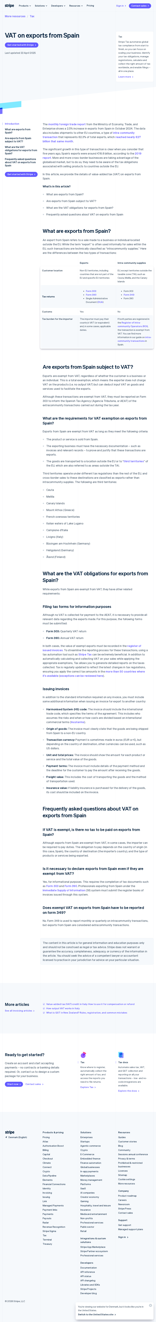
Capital (46, 1154)
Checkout (48, 1158)
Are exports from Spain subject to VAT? (18, 140)
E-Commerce (87, 1154)
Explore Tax (86, 1087)
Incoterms (77, 722)
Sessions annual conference (133, 1154)
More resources (15, 16)
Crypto (46, 1171)
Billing (46, 1150)
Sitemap (122, 1174)
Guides (122, 1137)
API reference (87, 1271)
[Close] (150, 1306)
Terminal (47, 1239)
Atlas (45, 1141)
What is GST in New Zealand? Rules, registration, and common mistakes (86, 1012)
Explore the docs (127, 1090)
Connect (47, 1167)
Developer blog (88, 1293)
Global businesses (90, 1167)
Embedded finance (90, 1158)
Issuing (46, 1196)
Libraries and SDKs (90, 1284)
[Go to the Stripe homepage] (8, 1132)
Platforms (85, 1184)
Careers (122, 1199)
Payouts (47, 1218)
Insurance (85, 1209)
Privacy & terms (126, 1158)
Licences (123, 1170)
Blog (120, 1145)
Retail (83, 1231)
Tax (32, 16)
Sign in (120, 5)
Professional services (91, 1222)
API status (85, 1276)
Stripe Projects (88, 1288)
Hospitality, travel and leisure (95, 1205)
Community (124, 1150)
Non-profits (86, 1218)
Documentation (88, 1267)
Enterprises (86, 1137)
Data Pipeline (50, 1175)
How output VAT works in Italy (63, 1008)
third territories (134, 461)
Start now (12, 1084)
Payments (48, 1214)
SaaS (83, 1188)
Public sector (87, 1226)
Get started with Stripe (20, 44)
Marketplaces (87, 1175)
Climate (47, 1162)
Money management (91, 1179)
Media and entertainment (93, 1214)
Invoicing (47, 1192)
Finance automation (90, 1162)
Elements (48, 1179)
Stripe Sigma (49, 1231)
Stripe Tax (85, 654)
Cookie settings (126, 1179)
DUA (100, 301)
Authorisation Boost (53, 1145)
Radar (46, 1222)
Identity (47, 1188)
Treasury (47, 1243)
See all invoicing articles (18, 1010)
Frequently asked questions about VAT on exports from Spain (20, 162)
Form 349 (129, 294)
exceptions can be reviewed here (81, 675)
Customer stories (127, 1141)
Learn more (124, 76)
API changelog (88, 1280)
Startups (85, 1141)
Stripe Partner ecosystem (94, 1251)
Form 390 (91, 294)
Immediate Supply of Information (64, 890)
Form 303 (91, 291)
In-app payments (89, 1171)
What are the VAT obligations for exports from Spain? (21, 150)
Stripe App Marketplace (92, 1246)
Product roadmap (127, 1195)
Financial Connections (54, 1184)
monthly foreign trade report (67, 124)
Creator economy (89, 1196)
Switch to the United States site (95, 1314)
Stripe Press (124, 1208)
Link (45, 1201)
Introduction (12, 123)
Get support (124, 1224)
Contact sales (139, 5)
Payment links (50, 1209)
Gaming (84, 1201)
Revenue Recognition (54, 1226)
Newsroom (124, 1204)
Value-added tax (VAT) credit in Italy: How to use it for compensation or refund (90, 1004)
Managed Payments (53, 1205)
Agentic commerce (90, 1145)
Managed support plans (130, 1229)
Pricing (90, 5)
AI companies (87, 1192)
